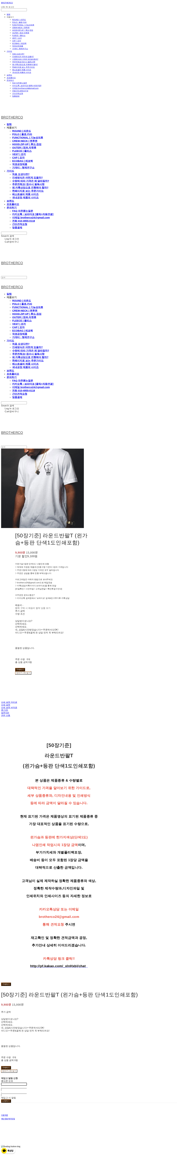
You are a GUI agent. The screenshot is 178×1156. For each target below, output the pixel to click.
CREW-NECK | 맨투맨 (20, 27)
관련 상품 (5, 715)
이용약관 (4, 1115)
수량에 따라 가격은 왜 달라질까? (25, 59)
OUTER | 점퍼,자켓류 (20, 33)
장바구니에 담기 (9, 1071)
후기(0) (4, 710)
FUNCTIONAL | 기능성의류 (23, 25)
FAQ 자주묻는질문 (19, 83)
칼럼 (8, 14)
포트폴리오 (11, 77)
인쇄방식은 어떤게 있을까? (23, 56)
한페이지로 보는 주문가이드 (23, 67)
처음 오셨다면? (18, 54)
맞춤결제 (15, 96)
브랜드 (9, 75)
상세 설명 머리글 (9, 702)
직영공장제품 (17, 46)
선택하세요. (21, 624)
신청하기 (6, 1101)
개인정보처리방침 (8, 1118)
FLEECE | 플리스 (18, 35)
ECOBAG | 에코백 (19, 43)
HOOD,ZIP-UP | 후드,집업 (22, 30)
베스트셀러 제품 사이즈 (21, 69)
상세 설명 (5, 705)
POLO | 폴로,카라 (19, 22)
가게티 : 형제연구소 (20, 48)
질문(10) (5, 713)
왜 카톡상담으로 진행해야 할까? (25, 64)
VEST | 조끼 (17, 38)
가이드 (9, 51)
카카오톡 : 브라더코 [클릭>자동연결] (26, 85)
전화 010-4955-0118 (20, 91)
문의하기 (10, 80)
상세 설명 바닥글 (9, 707)
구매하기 (6, 984)
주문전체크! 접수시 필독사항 (23, 62)
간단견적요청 (17, 93)
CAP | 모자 (16, 40)
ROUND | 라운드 (19, 19)
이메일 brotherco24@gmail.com (25, 88)
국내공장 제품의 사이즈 (21, 72)
